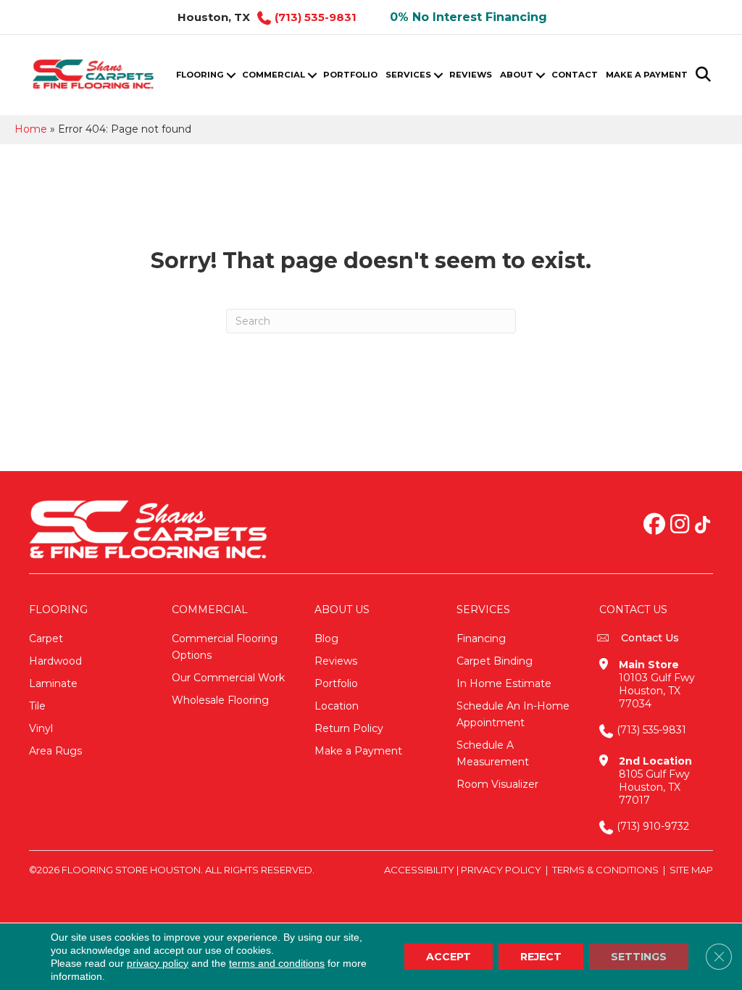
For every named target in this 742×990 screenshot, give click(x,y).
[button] (231, 75)
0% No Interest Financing (468, 17)
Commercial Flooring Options (225, 647)
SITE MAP (691, 869)
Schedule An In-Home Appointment (513, 714)
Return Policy (348, 728)
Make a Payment (647, 75)
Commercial (273, 75)
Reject (541, 956)
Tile (37, 705)
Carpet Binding (495, 660)
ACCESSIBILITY (419, 869)
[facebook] (654, 525)
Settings (639, 956)
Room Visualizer (497, 784)
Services (408, 75)
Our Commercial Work (228, 677)
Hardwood (55, 660)
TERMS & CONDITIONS (605, 869)
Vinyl (41, 728)
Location (336, 705)
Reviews (470, 75)
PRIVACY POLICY (501, 869)
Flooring (200, 75)
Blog (326, 638)
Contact (574, 75)
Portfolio (350, 75)
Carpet (46, 638)
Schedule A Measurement (493, 753)
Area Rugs (55, 750)
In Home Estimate (504, 683)
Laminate (53, 683)
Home (30, 129)
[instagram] (679, 525)
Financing (481, 638)
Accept (448, 956)
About (516, 75)
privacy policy (157, 963)
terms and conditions (277, 963)
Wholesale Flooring (220, 700)
